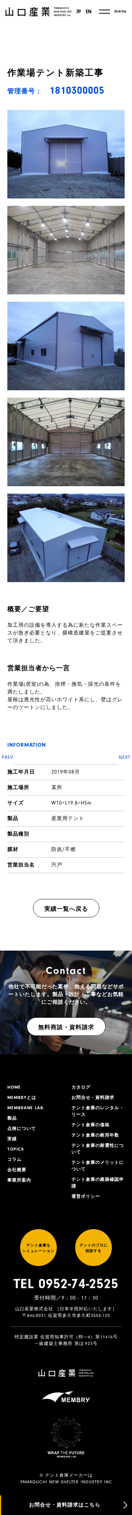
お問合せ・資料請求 (93, 1097)
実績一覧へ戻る (66, 909)
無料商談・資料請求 (66, 1027)
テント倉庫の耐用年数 (95, 1135)
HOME (14, 1087)
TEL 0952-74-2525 (66, 1284)
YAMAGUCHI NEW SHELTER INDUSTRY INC (66, 1482)
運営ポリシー (86, 1196)
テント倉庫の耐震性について (98, 1149)
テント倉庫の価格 (91, 1124)
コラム (14, 1159)
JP (78, 12)
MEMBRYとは (21, 1097)
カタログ (81, 1087)
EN (89, 12)
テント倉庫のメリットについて (98, 1166)
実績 (12, 1138)
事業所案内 (19, 1180)
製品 (12, 1118)
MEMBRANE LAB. (26, 1107)
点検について (21, 1128)
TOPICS (15, 1149)
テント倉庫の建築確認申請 (98, 1183)
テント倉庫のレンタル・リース (98, 1111)
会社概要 (16, 1169)
